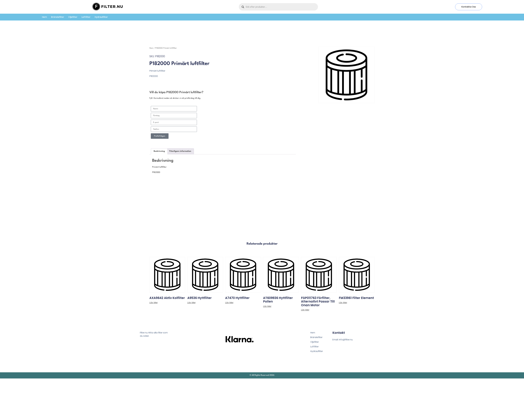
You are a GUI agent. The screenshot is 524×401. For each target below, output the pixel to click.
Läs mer (153, 303)
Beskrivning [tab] (159, 151)
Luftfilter (85, 17)
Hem (44, 17)
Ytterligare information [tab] (180, 151)
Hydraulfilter (101, 17)
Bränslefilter (57, 17)
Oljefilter (72, 17)
